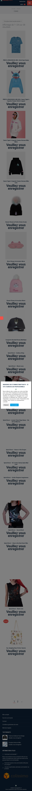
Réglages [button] (6, 405)
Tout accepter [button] (14, 405)
